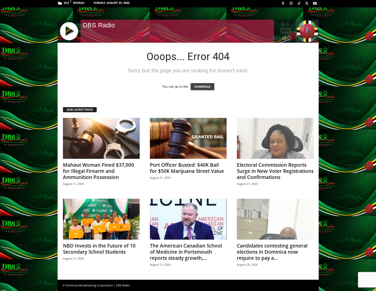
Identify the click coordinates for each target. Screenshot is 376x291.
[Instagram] (291, 3)
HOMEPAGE (202, 86)
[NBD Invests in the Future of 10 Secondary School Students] (101, 219)
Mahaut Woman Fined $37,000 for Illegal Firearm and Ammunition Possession (98, 171)
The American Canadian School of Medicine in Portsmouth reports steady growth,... (186, 251)
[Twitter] (307, 3)
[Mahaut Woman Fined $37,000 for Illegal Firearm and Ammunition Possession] (101, 138)
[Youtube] (315, 3)
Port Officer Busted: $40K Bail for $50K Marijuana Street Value (187, 168)
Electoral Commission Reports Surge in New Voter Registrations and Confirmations (275, 171)
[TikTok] (299, 3)
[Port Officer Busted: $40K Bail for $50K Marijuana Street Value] (188, 138)
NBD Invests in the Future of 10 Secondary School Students (99, 248)
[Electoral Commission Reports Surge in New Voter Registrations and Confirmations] (275, 138)
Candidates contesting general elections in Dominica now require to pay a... (272, 251)
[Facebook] (283, 3)
